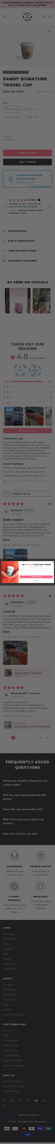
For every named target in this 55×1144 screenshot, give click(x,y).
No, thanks (36, 580)
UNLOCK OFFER (36, 576)
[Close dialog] (52, 562)
